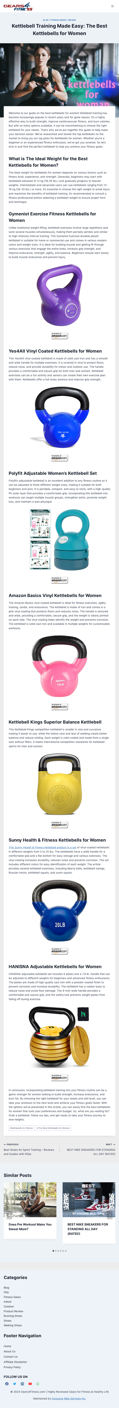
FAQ (6, 1292)
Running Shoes (13, 1315)
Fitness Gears (58, 20)
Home (7, 1346)
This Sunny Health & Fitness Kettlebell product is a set (42, 847)
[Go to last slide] (9, 1215)
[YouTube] (30, 1384)
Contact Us (11, 1356)
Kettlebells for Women (21, 1128)
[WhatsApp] (38, 1384)
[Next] (109, 1215)
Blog (45, 20)
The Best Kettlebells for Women (53, 1128)
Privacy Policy (12, 1367)
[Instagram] (22, 1384)
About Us (9, 1351)
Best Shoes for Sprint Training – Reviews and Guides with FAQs (29, 1149)
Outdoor (9, 1306)
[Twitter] (14, 1384)
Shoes (7, 1320)
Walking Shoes (13, 1325)
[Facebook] (7, 1384)
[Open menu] (112, 6)
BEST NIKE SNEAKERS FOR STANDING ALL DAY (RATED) (91, 1149)
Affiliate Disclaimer (15, 1362)
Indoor (72, 20)
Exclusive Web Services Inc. (69, 1398)
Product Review (13, 1311)
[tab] (53, 1251)
